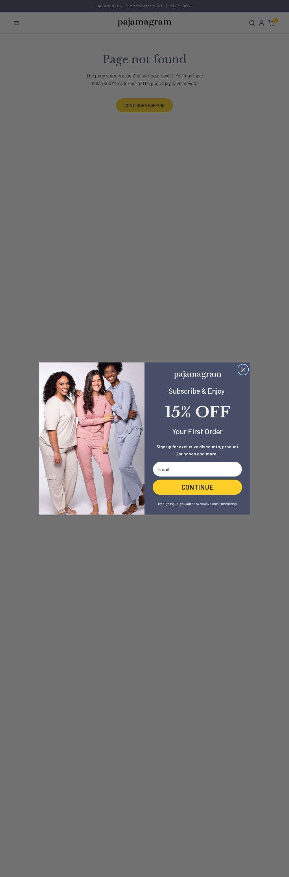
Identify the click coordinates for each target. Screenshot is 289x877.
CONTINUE (197, 487)
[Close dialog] (243, 370)
